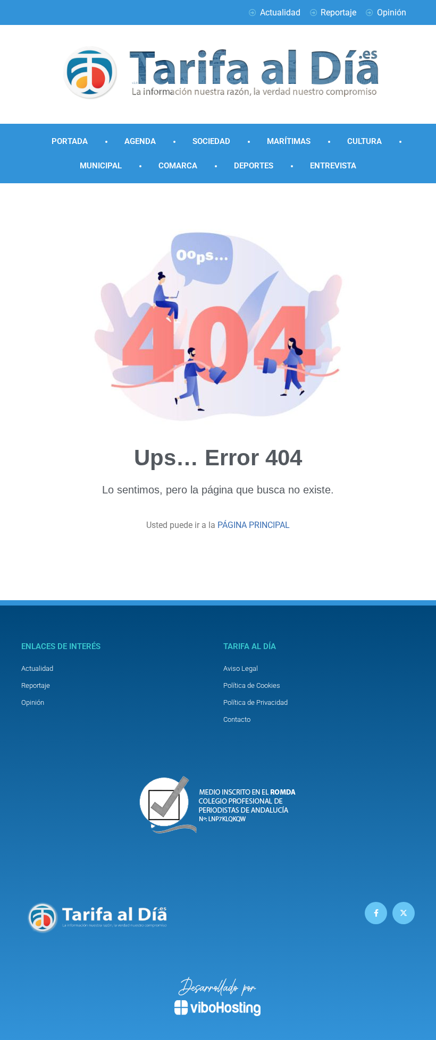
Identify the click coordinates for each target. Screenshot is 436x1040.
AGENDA (140, 141)
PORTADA (70, 141)
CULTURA (364, 141)
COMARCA (177, 166)
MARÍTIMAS (289, 141)
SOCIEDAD (211, 141)
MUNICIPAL (101, 166)
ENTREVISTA (333, 166)
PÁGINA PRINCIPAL (253, 525)
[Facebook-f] (376, 913)
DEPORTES (253, 166)
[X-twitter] (403, 913)
